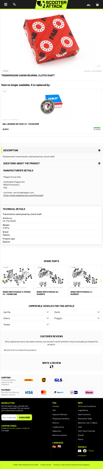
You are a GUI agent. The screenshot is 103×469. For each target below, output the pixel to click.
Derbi (57, 312)
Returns (55, 423)
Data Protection (84, 414)
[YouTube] (79, 451)
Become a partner (59, 435)
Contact (55, 406)
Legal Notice (83, 410)
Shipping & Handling (60, 418)
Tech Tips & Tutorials (86, 431)
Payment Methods (59, 414)
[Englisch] (59, 446)
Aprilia (6, 312)
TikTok (91, 451)
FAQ (54, 410)
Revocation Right (85, 418)
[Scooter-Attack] (51, 4)
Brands (81, 435)
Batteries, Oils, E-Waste (87, 423)
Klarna (80, 439)
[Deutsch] (54, 446)
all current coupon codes (17, 428)
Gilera (6, 318)
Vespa (6, 324)
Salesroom (56, 431)
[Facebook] (85, 450)
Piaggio (5, 71)
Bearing (6, 241)
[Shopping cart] (97, 4)
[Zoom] (98, 66)
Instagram (82, 455)
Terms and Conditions (87, 406)
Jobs (80, 427)
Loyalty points (58, 427)
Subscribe (24, 417)
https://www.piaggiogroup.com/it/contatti (23, 195)
